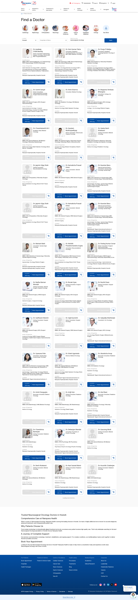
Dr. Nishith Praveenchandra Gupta (74, 244)
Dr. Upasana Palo (39, 353)
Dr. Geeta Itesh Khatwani (103, 129)
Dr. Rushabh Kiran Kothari (104, 501)
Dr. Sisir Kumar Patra (73, 49)
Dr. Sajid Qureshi (72, 318)
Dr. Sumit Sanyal (39, 90)
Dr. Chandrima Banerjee (38, 430)
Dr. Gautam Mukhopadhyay (71, 129)
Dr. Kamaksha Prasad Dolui (73, 166)
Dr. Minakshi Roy (39, 500)
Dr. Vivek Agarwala (72, 353)
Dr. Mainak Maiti (39, 243)
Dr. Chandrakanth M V (41, 128)
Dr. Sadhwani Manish (41, 318)
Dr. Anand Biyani (104, 569)
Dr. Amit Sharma (72, 90)
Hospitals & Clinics (45, 40)
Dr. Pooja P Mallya (104, 49)
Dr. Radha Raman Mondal (39, 283)
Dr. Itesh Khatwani (40, 465)
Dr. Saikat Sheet (39, 534)
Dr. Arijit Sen (70, 392)
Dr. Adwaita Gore (72, 569)
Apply (110, 40)
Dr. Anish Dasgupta (40, 392)
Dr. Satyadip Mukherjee (106, 318)
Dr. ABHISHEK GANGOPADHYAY (39, 570)
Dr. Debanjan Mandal (73, 429)
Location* (24, 38)
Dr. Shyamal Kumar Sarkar (73, 535)
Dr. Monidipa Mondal (73, 500)
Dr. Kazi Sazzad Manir (73, 465)
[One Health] (114, 9)
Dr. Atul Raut (102, 392)
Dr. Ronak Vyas (71, 282)
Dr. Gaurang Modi (104, 429)
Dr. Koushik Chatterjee (106, 465)
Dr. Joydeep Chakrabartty (38, 50)
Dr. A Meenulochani (105, 534)
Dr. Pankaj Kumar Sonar (106, 243)
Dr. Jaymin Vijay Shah (40, 165)
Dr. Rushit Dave (103, 282)
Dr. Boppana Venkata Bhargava (105, 91)
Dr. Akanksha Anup (105, 353)
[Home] (28, 3)
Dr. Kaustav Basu (104, 165)
